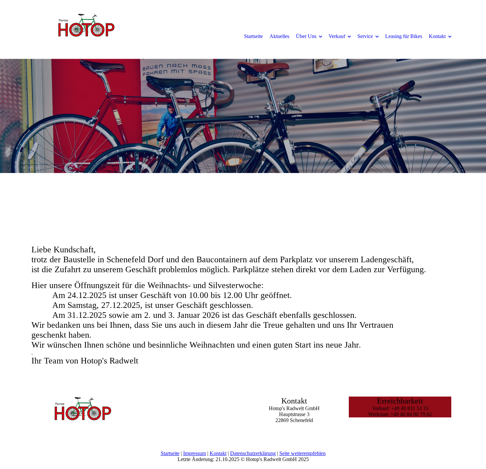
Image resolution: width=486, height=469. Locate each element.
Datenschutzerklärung (253, 453)
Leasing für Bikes (403, 36)
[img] (86, 36)
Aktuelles (279, 36)
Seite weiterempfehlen (302, 453)
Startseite (253, 36)
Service (365, 36)
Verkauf (337, 36)
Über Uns (306, 36)
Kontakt (437, 36)
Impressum (194, 453)
